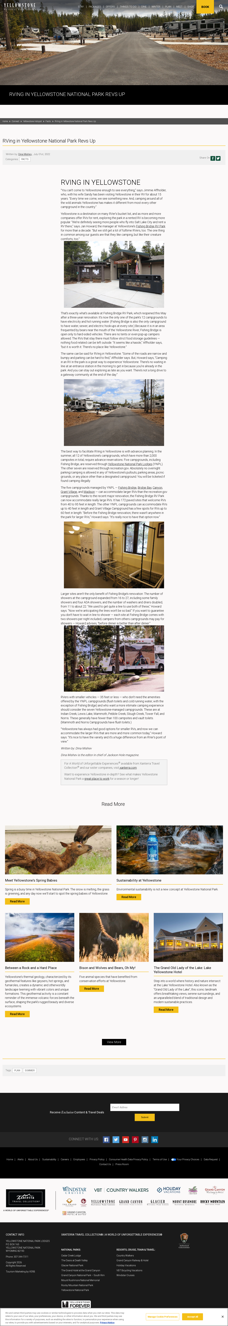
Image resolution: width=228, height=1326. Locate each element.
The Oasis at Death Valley (74, 1260)
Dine (144, 6)
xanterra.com (128, 767)
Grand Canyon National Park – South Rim (83, 1275)
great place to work (96, 778)
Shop (190, 6)
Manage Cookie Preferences (162, 1316)
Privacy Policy (97, 1159)
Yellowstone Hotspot (32, 121)
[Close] (222, 1316)
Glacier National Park (72, 1265)
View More (114, 1042)
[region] (114, 1317)
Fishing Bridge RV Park (150, 226)
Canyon (157, 487)
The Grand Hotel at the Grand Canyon (80, 1270)
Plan (168, 6)
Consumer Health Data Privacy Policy (128, 1159)
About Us (33, 1159)
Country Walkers (125, 1255)
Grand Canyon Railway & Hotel (132, 1260)
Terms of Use (160, 1159)
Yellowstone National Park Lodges (130, 464)
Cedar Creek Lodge (71, 1255)
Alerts (21, 1159)
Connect (15, 121)
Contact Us (105, 1164)
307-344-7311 (21, 1256)
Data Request (211, 1159)
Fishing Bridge (127, 487)
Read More (17, 901)
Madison (89, 492)
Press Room (122, 1164)
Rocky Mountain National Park (77, 1285)
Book (205, 7)
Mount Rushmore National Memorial (80, 1280)
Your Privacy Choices (187, 1159)
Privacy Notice (107, 1322)
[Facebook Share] (212, 158)
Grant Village (69, 492)
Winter (156, 6)
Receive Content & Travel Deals (77, 1112)
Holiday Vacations (126, 1265)
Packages (95, 6)
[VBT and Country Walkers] (121, 1190)
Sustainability (49, 1159)
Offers (110, 6)
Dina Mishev (25, 154)
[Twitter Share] (218, 158)
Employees (79, 1159)
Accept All (192, 1316)
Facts (48, 121)
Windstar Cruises (126, 1275)
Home (5, 121)
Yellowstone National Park (75, 1290)
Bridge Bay (145, 487)
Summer (30, 1070)
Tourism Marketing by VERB (20, 1271)
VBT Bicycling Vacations (129, 1270)
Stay (81, 6)
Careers (65, 1159)
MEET (179, 6)
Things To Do (128, 6)
